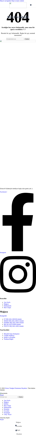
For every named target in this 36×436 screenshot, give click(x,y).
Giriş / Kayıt (7, 414)
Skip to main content (17, 1)
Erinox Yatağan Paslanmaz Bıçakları (16, 388)
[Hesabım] (33, 5)
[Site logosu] (18, 7)
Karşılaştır (7, 412)
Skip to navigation (5, 1)
